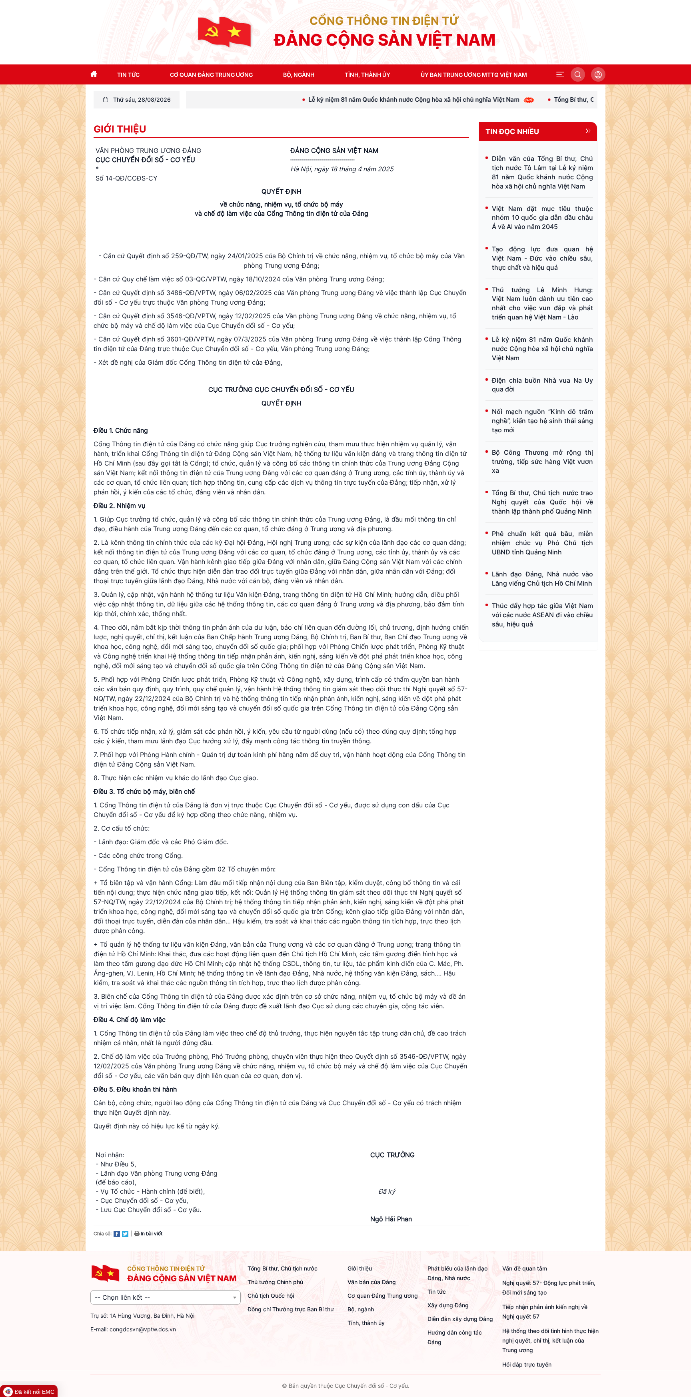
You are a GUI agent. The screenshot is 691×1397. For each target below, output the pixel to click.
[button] (560, 74)
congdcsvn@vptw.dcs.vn (143, 1329)
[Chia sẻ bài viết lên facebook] (117, 1233)
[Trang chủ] (225, 32)
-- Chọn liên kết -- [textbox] (122, 1297)
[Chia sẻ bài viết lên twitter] (125, 1233)
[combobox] (165, 1297)
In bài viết (151, 1233)
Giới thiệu (120, 129)
